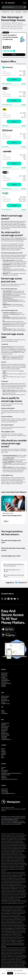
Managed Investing (5, 703)
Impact (2, 757)
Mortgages (3, 685)
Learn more (19, 970)
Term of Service (4, 770)
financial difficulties (15, 314)
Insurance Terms (17, 824)
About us (3, 748)
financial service (18, 238)
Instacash (3, 677)
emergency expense (10, 457)
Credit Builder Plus (5, 680)
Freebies (3, 712)
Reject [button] (3, 973)
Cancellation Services (6, 739)
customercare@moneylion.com (8, 793)
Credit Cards (4, 674)
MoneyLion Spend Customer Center (9, 779)
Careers (3, 750)
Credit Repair (4, 738)
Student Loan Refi (5, 726)
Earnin (2, 364)
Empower (3, 383)
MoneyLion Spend (17, 351)
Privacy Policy (4, 771)
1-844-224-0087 (4, 792)
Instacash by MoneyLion (6, 346)
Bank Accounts (4, 697)
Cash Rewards (4, 713)
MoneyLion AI (22, 582)
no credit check (14, 357)
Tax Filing (3, 732)
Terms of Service (17, 818)
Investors (3, 754)
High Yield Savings (5, 700)
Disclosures (15, 819)
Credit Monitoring (5, 723)
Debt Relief (3, 724)
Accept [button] (10, 973)
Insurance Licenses (9, 824)
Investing (3, 702)
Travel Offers (4, 736)
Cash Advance (4, 676)
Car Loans (3, 686)
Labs (2, 756)
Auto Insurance (4, 727)
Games (2, 710)
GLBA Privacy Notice (5, 774)
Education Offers (5, 733)
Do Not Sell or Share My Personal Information (11, 773)
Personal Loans (4, 673)
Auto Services (4, 730)
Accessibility (4, 777)
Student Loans (4, 682)
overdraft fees (11, 461)
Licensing (3, 776)
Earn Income (4, 699)
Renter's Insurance (5, 735)
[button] (20, 973)
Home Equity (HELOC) (6, 683)
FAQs (2, 768)
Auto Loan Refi (4, 729)
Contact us (3, 767)
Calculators (3, 753)
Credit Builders (4, 679)
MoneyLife (3, 751)
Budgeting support (11, 390)
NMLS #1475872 (8, 819)
